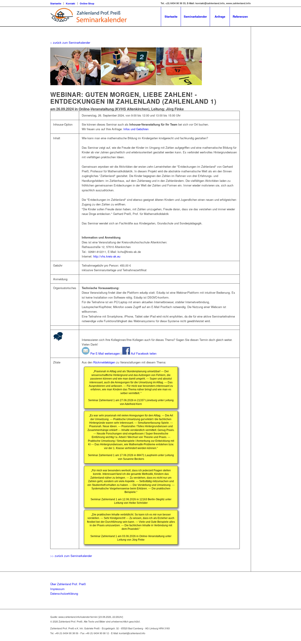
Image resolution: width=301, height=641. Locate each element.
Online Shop (87, 3)
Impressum (57, 589)
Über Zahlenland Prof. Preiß (68, 584)
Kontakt (70, 3)
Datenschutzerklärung (64, 593)
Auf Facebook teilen (143, 353)
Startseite (55, 3)
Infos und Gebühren (136, 129)
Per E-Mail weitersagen (104, 353)
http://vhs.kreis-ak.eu (106, 256)
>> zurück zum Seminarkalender (71, 556)
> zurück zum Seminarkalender (70, 42)
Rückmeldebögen (104, 362)
